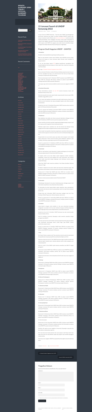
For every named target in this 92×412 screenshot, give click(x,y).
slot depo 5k (20, 75)
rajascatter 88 (20, 73)
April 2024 (20, 143)
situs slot (19, 90)
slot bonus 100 (20, 86)
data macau (20, 83)
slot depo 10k (20, 82)
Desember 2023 (21, 150)
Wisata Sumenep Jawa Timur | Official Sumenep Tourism (24, 10)
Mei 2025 (20, 118)
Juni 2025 (20, 116)
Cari (19, 28)
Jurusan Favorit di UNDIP (54, 345)
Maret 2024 (20, 145)
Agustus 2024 (20, 134)
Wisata (19, 178)
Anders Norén (69, 408)
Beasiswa (19, 164)
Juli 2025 (19, 114)
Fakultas (19, 166)
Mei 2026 (20, 100)
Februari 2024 (20, 147)
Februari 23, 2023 (42, 31)
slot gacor (20, 185)
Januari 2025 (20, 123)
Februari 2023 (20, 154)
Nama (39, 382)
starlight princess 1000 (22, 87)
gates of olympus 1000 (22, 88)
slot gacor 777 (20, 81)
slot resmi (20, 85)
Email (39, 387)
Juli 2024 (19, 136)
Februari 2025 (20, 120)
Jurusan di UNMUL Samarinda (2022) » (65, 357)
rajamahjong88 (20, 89)
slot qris (19, 79)
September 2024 (21, 132)
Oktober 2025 (20, 109)
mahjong (19, 184)
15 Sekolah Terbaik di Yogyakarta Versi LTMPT (52, 69)
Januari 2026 (20, 102)
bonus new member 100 (22, 76)
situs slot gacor (20, 91)
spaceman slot (20, 80)
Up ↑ (63, 409)
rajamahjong (20, 84)
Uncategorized (20, 173)
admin (48, 31)
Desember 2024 (21, 125)
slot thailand (20, 77)
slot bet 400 (56, 90)
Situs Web (40, 392)
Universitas (20, 175)
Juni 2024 (20, 138)
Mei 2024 (20, 141)
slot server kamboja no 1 (61, 38)
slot (18, 67)
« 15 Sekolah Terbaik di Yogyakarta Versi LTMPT (47, 353)
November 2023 (21, 152)
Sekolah (19, 171)
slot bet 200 (20, 74)
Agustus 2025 (20, 111)
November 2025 (21, 107)
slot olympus (20, 78)
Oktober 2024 (20, 129)
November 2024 (21, 127)
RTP (54, 63)
